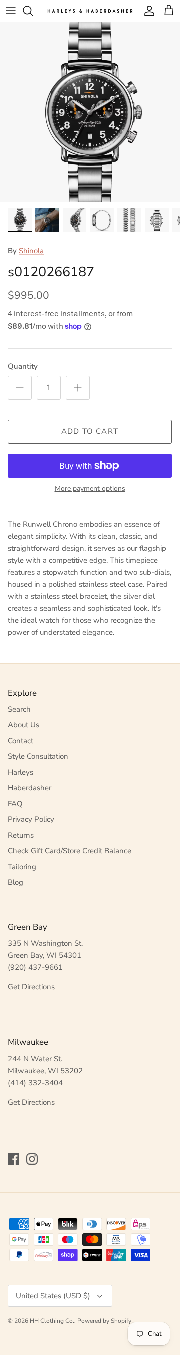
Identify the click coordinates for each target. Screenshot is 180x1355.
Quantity (23, 366)
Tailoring (22, 867)
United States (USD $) (53, 1296)
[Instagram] (32, 1159)
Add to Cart (90, 431)
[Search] (33, 11)
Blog (16, 882)
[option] (90, 112)
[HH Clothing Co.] (90, 10)
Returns (21, 835)
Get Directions (31, 987)
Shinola (31, 251)
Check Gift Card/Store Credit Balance (70, 851)
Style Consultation (38, 756)
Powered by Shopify (105, 1321)
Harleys (21, 772)
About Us (24, 725)
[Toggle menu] (11, 11)
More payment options (90, 489)
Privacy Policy (31, 819)
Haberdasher (30, 788)
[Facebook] (14, 1159)
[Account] (147, 11)
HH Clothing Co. (52, 1321)
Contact (21, 741)
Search (19, 709)
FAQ (15, 804)
